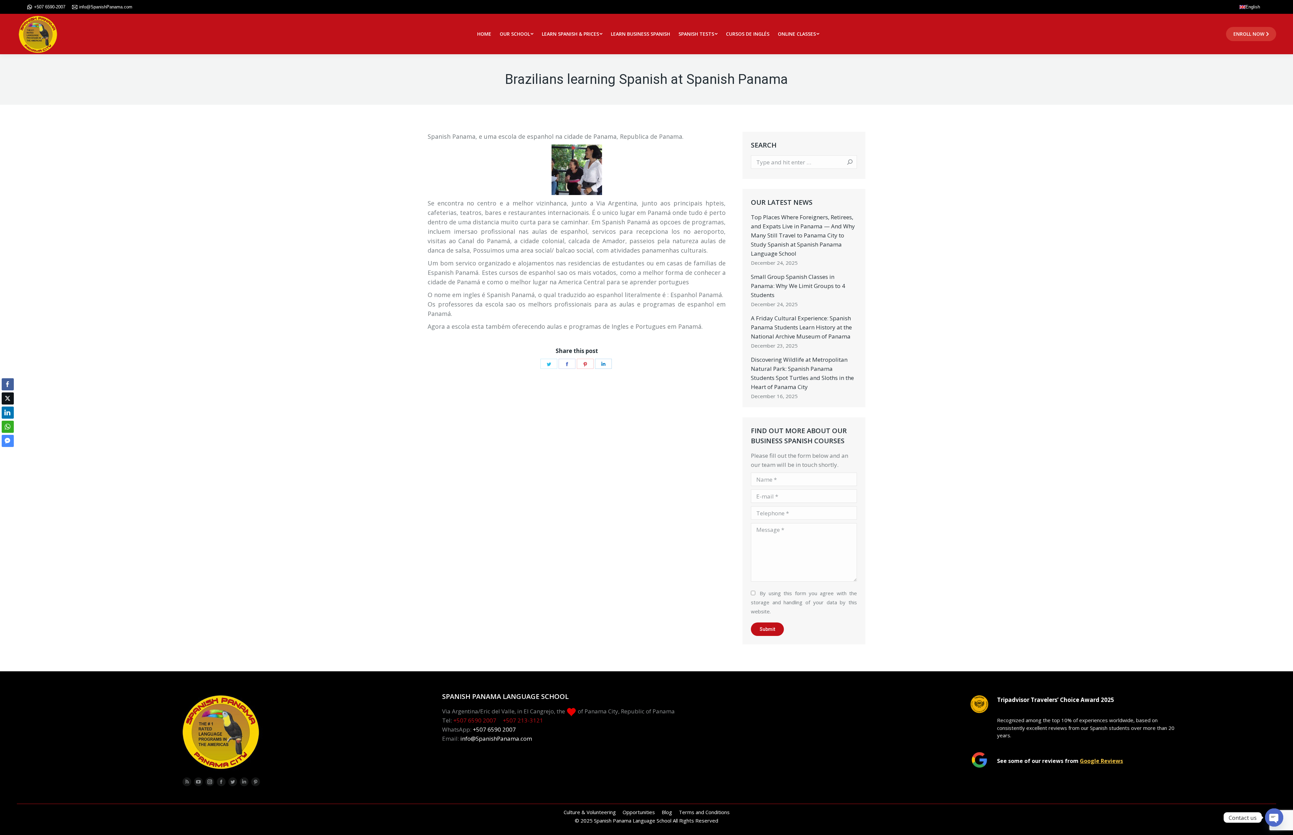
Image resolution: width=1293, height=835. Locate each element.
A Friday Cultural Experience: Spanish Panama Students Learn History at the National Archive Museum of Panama (801, 327)
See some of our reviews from (1060, 760)
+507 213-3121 (523, 720)
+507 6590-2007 (49, 6)
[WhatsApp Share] (8, 427)
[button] (8, 454)
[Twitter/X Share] (8, 398)
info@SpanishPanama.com (105, 6)
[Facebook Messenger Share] (8, 441)
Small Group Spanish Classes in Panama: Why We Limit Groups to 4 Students (798, 286)
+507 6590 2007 (474, 720)
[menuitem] (484, 34)
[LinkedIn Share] (8, 413)
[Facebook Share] (8, 384)
